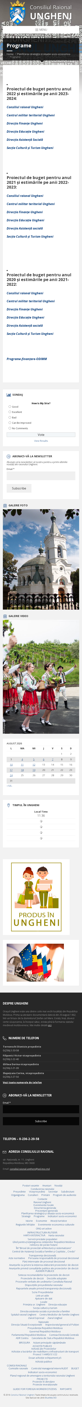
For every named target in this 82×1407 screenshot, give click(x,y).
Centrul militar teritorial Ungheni (31, 115)
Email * (10, 469)
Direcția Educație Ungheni (25, 131)
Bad (14, 417)
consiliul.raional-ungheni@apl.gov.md (30, 1169)
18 (22, 770)
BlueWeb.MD (50, 1397)
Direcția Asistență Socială (25, 140)
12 (34, 765)
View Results (41, 440)
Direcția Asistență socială (25, 228)
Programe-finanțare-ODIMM (27, 359)
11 (22, 765)
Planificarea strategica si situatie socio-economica (43, 54)
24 (11, 775)
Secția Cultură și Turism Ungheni (30, 148)
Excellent (17, 412)
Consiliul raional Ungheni (25, 107)
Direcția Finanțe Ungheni (25, 123)
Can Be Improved (21, 422)
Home (10, 54)
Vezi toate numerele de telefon (22, 1082)
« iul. (9, 786)
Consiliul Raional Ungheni (23, 1395)
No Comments (20, 428)
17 (11, 770)
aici (49, 1025)
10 (11, 765)
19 (34, 770)
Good (15, 406)
